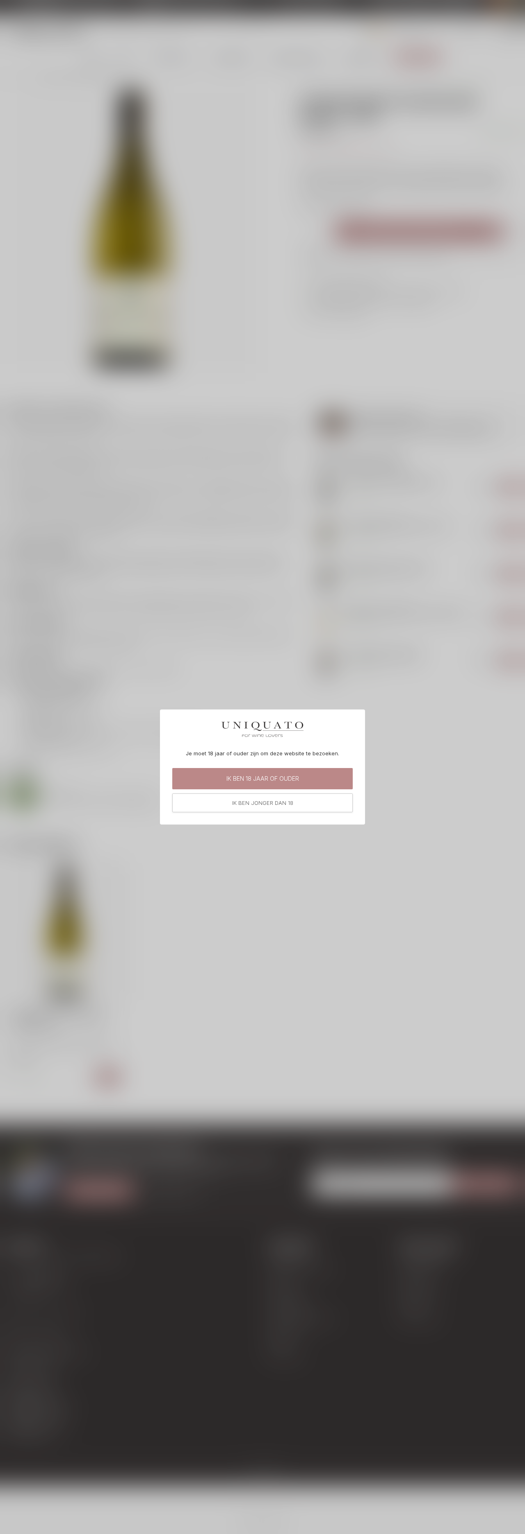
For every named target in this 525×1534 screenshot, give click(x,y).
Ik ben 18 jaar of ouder (262, 778)
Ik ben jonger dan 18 (262, 803)
